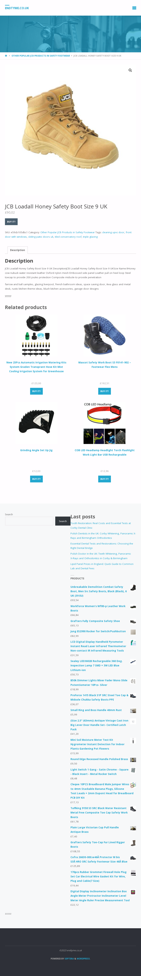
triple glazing (90, 236)
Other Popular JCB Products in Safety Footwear (41, 55)
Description (17, 250)
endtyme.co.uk (17, 8)
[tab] (18, 250)
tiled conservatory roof (68, 236)
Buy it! (11, 221)
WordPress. (83, 958)
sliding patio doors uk (40, 236)
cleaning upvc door (113, 232)
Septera (69, 958)
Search (9, 514)
